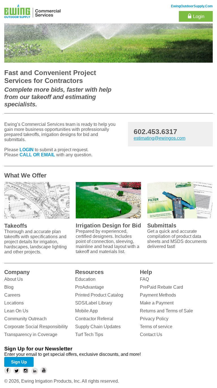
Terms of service (156, 326)
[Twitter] (16, 370)
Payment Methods (158, 295)
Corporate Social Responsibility (36, 326)
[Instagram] (25, 370)
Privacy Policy (154, 318)
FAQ (144, 279)
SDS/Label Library (93, 303)
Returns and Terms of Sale (166, 310)
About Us (13, 279)
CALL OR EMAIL (37, 154)
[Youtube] (43, 370)
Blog (9, 287)
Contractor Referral (94, 318)
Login (198, 16)
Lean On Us (16, 310)
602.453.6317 (155, 131)
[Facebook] (7, 370)
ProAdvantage (89, 287)
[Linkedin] (34, 371)
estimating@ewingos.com (159, 138)
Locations (14, 303)
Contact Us (151, 334)
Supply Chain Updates (98, 326)
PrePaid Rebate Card (161, 287)
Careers (12, 295)
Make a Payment (156, 303)
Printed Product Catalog (99, 295)
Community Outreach (25, 318)
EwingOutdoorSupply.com (192, 6)
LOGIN (26, 149)
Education (85, 279)
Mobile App (86, 310)
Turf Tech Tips (89, 334)
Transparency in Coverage (30, 334)
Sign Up (19, 361)
